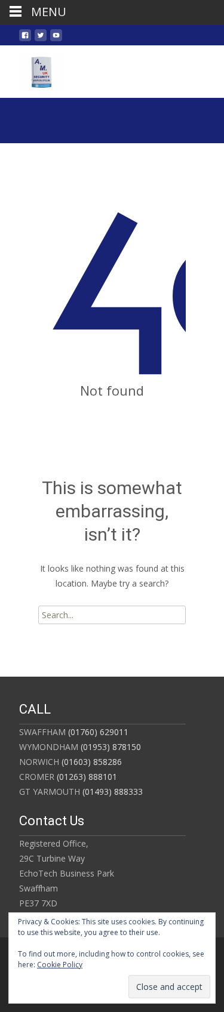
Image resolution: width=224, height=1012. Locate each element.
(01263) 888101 (85, 776)
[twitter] (41, 39)
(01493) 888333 (111, 791)
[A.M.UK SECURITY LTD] (32, 69)
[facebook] (25, 39)
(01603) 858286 (90, 761)
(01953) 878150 (109, 746)
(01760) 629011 (97, 732)
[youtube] (56, 39)
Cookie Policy (59, 964)
